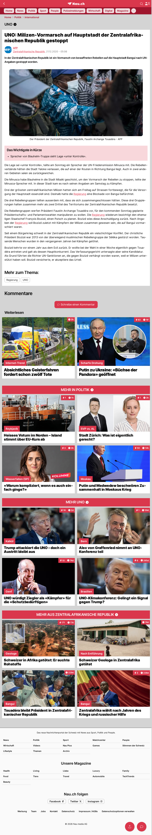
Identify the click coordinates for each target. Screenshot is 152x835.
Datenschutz (68, 811)
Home (7, 17)
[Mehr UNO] (76, 502)
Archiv (66, 751)
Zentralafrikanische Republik (29, 51)
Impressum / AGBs (88, 811)
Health (6, 771)
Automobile (98, 776)
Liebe (65, 771)
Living (36, 771)
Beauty (6, 782)
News (6, 740)
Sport (66, 740)
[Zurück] (4, 3)
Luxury (96, 771)
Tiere (35, 776)
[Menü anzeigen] (147, 3)
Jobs (43, 811)
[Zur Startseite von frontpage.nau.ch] (76, 3)
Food (5, 776)
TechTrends (128, 776)
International (32, 17)
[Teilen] (129, 826)
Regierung (79, 194)
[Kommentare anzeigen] (141, 826)
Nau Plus (67, 745)
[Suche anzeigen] (141, 3)
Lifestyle (7, 751)
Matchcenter (99, 740)
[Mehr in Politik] (76, 390)
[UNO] (76, 24)
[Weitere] (133, 10)
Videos (36, 745)
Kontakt (54, 811)
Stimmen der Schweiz (133, 745)
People (125, 740)
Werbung (22, 811)
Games (96, 745)
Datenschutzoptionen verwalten (118, 811)
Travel (66, 776)
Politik (17, 17)
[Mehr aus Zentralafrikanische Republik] (76, 614)
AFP (15, 47)
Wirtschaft (8, 745)
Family (125, 771)
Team (34, 811)
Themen (37, 751)
